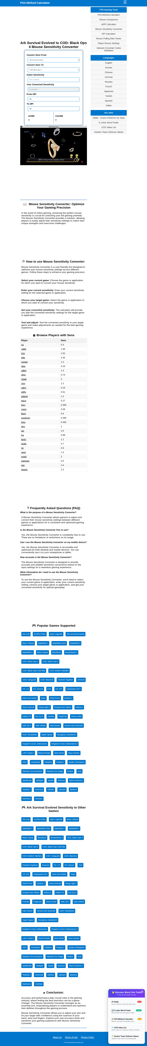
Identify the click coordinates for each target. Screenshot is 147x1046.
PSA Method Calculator (35, 2)
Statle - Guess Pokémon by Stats (109, 118)
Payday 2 (60, 762)
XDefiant (39, 799)
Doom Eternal (28, 707)
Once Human (73, 753)
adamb (24, 396)
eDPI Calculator (108, 24)
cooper (24, 362)
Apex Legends (56, 634)
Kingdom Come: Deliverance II (64, 744)
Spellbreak (27, 780)
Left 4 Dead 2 (28, 753)
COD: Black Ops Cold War (33, 671)
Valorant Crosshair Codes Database (109, 49)
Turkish (108, 96)
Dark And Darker (29, 698)
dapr (23, 366)
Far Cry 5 (39, 716)
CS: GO (58, 689)
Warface (73, 789)
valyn (23, 388)
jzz (22, 345)
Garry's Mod (76, 716)
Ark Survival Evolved (75, 634)
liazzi (23, 413)
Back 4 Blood (28, 643)
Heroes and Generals (73, 725)
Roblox (70, 771)
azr (22, 431)
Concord (81, 680)
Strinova (61, 780)
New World (59, 753)
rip (22, 448)
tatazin (24, 469)
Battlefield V (27, 652)
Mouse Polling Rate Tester (108, 38)
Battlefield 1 (43, 643)
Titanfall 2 (26, 789)
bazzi (23, 400)
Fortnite (51, 716)
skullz (23, 444)
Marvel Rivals (44, 753)
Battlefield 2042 (59, 643)
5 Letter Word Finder (109, 122)
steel (23, 452)
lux (22, 435)
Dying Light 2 (44, 707)
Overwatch (35, 762)
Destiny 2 (68, 698)
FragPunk (62, 716)
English (108, 63)
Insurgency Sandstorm (66, 735)
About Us (57, 1037)
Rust (79, 771)
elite (23, 357)
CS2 (49, 689)
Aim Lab (25, 634)
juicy (23, 405)
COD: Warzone (46, 680)
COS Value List (108, 127)
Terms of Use (71, 1037)
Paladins (48, 762)
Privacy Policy (87, 1037)
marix (23, 409)
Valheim (50, 789)
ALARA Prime (40, 634)
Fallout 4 (79, 707)
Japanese (108, 91)
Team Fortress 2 (76, 780)
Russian (109, 82)
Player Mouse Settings (108, 43)
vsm (23, 383)
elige (23, 375)
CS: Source (38, 689)
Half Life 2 (26, 725)
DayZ (43, 698)
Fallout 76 (26, 716)
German (109, 77)
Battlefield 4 (75, 643)
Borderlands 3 (71, 652)
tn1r (23, 353)
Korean (108, 67)
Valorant (62, 789)
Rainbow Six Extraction (32, 771)
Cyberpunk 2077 (74, 689)
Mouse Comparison (108, 19)
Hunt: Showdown (29, 735)
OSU (24, 762)
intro (23, 422)
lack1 (23, 439)
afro (23, 426)
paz (23, 465)
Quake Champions (77, 762)
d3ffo (23, 392)
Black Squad (42, 652)
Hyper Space (47, 735)
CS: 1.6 (25, 689)
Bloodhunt (56, 652)
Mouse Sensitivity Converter (108, 29)
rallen (23, 370)
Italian (109, 105)
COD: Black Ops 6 (50, 661)
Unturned (39, 789)
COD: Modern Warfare (59, 671)
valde (23, 349)
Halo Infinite (40, 725)
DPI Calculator (109, 34)
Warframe (26, 799)
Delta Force (55, 698)
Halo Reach (55, 725)
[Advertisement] (53, 24)
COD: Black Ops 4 (30, 661)
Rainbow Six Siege (55, 771)
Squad (50, 780)
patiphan (25, 461)
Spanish (109, 101)
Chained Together (65, 680)
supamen (25, 418)
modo (24, 456)
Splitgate (39, 780)
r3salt (23, 379)
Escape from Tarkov (62, 707)
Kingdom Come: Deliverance (34, 744)
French (108, 86)
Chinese (109, 72)
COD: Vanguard (29, 680)
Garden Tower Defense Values (108, 132)
